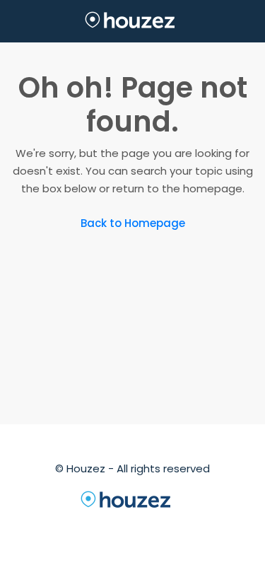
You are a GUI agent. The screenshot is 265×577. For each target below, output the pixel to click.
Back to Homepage (133, 223)
